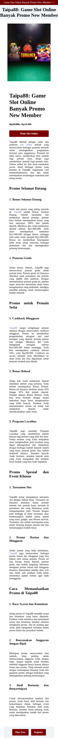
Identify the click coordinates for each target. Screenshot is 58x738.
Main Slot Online (29, 133)
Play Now (20, 732)
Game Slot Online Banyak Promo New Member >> (29, 2)
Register (38, 732)
